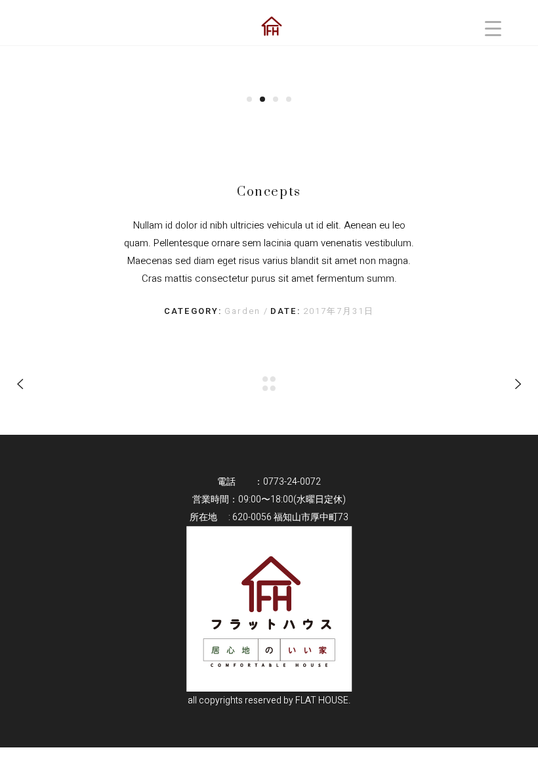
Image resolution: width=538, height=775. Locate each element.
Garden (244, 311)
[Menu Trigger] (493, 28)
